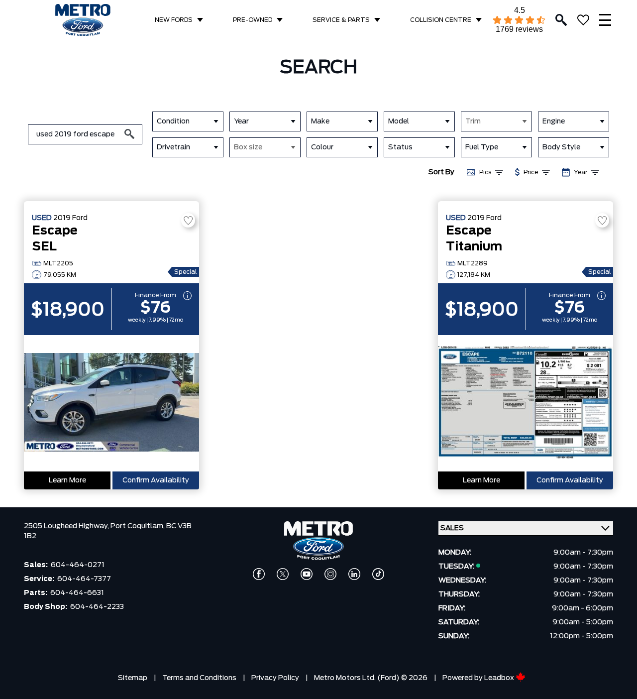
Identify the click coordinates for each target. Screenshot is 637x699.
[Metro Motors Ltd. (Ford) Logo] (83, 20)
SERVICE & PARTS (341, 20)
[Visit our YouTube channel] (307, 574)
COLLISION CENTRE (440, 20)
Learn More (67, 480)
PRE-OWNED (252, 20)
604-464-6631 (77, 592)
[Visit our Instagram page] (330, 574)
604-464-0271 (78, 565)
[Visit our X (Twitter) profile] (283, 574)
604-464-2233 (97, 606)
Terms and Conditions (199, 678)
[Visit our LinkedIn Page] (354, 574)
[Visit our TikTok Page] (378, 574)
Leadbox (500, 678)
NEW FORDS (174, 20)
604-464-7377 (84, 579)
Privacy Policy (275, 678)
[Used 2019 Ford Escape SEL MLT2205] (111, 403)
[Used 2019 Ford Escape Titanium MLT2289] (525, 403)
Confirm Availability (155, 480)
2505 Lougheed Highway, (67, 526)
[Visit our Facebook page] (259, 574)
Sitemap (132, 678)
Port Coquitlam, (138, 526)
